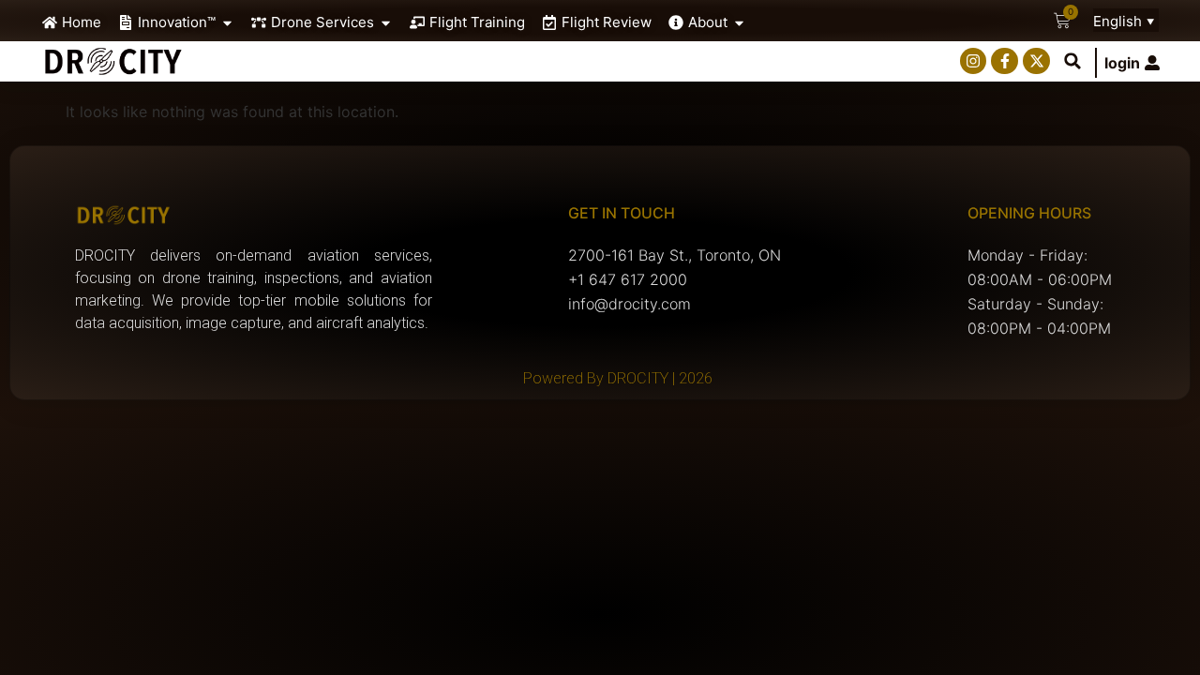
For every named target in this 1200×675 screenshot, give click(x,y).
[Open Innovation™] (227, 23)
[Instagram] (973, 61)
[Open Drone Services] (386, 23)
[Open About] (739, 23)
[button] (1073, 61)
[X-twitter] (1036, 61)
